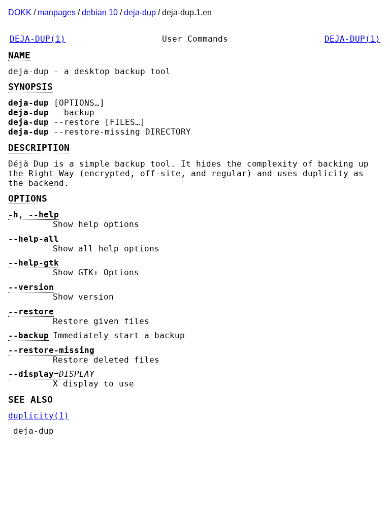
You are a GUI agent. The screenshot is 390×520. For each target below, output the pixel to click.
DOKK (19, 12)
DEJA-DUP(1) (38, 39)
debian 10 (100, 12)
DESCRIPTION (39, 148)
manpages (57, 12)
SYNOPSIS (30, 87)
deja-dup (140, 12)
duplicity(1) (38, 415)
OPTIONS (27, 198)
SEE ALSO (30, 400)
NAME (19, 55)
